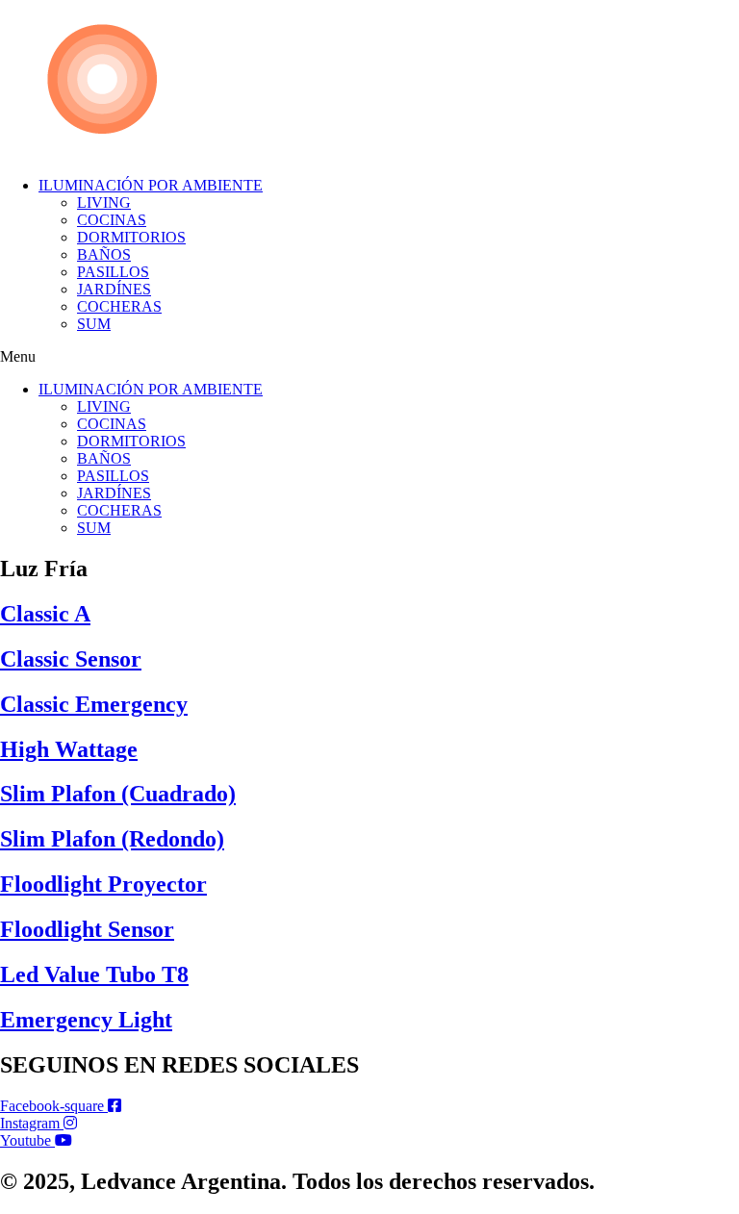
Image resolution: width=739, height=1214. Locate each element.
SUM (94, 324)
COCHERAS (119, 306)
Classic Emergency (94, 704)
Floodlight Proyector (103, 884)
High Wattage (69, 749)
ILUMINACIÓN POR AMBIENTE (150, 185)
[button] (369, 357)
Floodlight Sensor (87, 929)
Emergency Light (86, 1019)
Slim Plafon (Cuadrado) (118, 793)
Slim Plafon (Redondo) (112, 838)
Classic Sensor (70, 658)
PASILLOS (113, 272)
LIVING (104, 202)
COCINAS (111, 220)
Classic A (45, 613)
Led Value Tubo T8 (94, 974)
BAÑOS (104, 254)
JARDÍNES (114, 289)
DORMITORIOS (131, 237)
